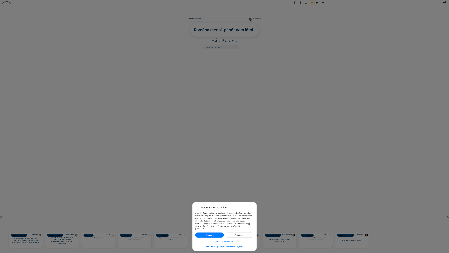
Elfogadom (209, 235)
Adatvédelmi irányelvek (234, 247)
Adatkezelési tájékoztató (215, 247)
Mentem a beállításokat (224, 241)
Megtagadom (239, 235)
